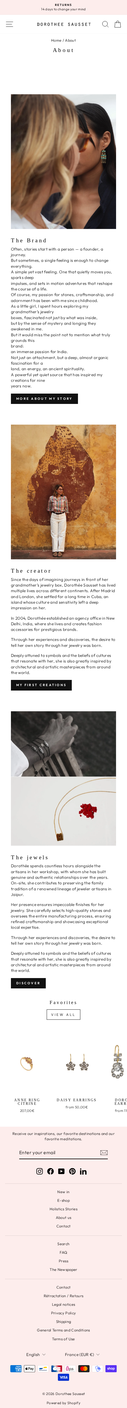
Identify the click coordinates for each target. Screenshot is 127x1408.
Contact (63, 1226)
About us (63, 1217)
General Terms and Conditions (63, 1330)
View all (63, 1014)
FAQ (63, 1252)
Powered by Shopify (63, 1403)
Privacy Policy (63, 1312)
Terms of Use (63, 1338)
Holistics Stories (63, 1208)
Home (56, 40)
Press (63, 1260)
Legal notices (63, 1304)
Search (63, 1243)
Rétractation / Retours (64, 1295)
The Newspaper (63, 1269)
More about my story (44, 399)
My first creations (41, 685)
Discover (28, 983)
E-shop (63, 1200)
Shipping (63, 1321)
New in (63, 1191)
